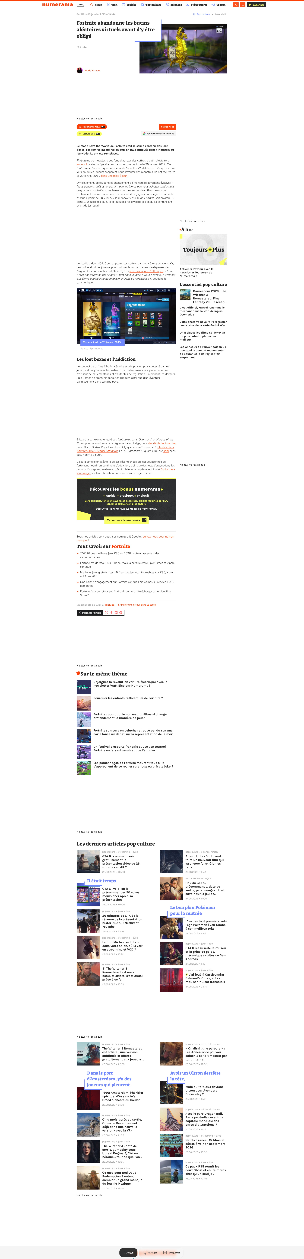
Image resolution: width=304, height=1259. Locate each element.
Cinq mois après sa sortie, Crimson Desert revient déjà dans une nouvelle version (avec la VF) (122, 1125)
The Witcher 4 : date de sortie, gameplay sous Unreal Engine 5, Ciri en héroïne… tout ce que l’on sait (121, 1151)
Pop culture (203, 14)
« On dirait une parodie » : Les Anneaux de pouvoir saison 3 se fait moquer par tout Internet (206, 1054)
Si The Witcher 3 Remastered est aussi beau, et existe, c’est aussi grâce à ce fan (122, 974)
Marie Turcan (92, 70)
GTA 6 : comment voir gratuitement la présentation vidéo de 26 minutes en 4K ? (121, 861)
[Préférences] (242, 4)
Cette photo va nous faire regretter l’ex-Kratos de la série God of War (203, 323)
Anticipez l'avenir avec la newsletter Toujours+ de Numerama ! (197, 272)
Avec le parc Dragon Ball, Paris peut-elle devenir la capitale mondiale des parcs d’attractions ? (204, 1119)
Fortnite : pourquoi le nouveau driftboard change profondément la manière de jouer (130, 716)
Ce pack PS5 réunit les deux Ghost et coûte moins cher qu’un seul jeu (205, 1170)
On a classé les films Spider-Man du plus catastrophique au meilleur (202, 336)
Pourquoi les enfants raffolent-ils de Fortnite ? (128, 698)
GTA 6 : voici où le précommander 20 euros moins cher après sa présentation (120, 894)
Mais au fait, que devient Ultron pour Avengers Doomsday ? (204, 1090)
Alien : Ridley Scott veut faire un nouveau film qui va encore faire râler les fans (204, 861)
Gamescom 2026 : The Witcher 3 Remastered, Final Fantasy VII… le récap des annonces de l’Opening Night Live (209, 296)
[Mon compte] (236, 4)
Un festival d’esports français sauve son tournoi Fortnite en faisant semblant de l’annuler (129, 748)
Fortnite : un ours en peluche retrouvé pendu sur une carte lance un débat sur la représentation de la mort (133, 732)
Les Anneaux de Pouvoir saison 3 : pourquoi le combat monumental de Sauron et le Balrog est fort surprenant (203, 352)
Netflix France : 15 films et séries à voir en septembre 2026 (205, 1143)
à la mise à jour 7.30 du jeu (146, 271)
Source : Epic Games (91, 348)
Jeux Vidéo (221, 14)
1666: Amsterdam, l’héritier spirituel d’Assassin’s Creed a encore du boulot (122, 1096)
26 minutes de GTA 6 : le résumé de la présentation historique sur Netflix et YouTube (122, 921)
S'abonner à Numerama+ (123, 520)
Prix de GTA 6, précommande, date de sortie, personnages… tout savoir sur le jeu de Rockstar (205, 888)
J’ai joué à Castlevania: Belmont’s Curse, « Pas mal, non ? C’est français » (205, 978)
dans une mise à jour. (114, 176)
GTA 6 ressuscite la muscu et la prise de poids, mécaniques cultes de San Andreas (205, 953)
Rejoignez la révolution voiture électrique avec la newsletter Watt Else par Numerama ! (130, 683)
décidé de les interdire (161, 443)
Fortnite (120, 546)
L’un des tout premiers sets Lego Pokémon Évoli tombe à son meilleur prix (206, 924)
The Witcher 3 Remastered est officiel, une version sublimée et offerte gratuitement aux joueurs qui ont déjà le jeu (122, 1054)
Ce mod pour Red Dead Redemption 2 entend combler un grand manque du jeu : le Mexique (122, 1178)
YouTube (109, 604)
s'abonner (258, 4)
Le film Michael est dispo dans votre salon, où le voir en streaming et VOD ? (122, 945)
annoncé (82, 164)
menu (80, 4)
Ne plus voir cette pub (89, 118)
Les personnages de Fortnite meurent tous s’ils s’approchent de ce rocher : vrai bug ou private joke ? (133, 764)
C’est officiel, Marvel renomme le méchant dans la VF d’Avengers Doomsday (202, 311)
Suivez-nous (167, 126)
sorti (166, 451)
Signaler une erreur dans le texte (137, 605)
